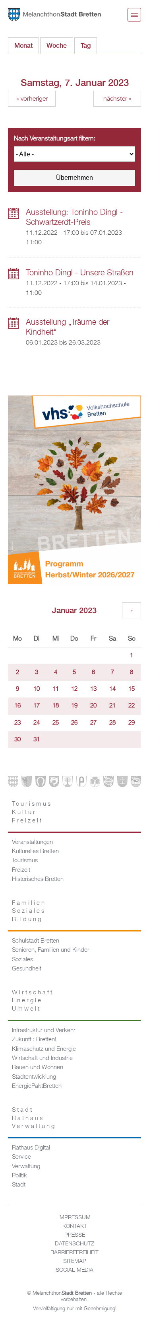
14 (112, 689)
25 (55, 723)
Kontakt (74, 1226)
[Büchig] (40, 783)
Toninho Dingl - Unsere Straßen (80, 273)
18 (55, 706)
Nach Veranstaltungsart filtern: (54, 139)
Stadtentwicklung (34, 1077)
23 (17, 723)
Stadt (18, 1185)
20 (93, 706)
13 (93, 689)
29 (131, 723)
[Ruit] (122, 783)
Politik (19, 1176)
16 (17, 706)
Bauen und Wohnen (37, 1067)
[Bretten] (13, 783)
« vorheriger (32, 99)
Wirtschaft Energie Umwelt (33, 1001)
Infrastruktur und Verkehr (43, 1030)
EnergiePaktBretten (37, 1086)
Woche (56, 45)
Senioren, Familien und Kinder (50, 950)
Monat (23, 45)
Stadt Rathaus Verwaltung (34, 1118)
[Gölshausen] (81, 783)
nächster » (117, 99)
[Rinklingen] (108, 783)
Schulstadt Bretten (35, 941)
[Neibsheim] (95, 783)
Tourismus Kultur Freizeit (32, 812)
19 (74, 706)
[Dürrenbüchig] (67, 783)
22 (131, 706)
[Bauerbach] (26, 783)
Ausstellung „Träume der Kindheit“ (67, 327)
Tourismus (25, 860)
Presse (74, 1235)
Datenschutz (74, 1244)
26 (74, 723)
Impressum (74, 1217)
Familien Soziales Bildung (29, 911)
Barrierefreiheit (74, 1252)
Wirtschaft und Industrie (42, 1058)
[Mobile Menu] (134, 14)
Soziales (22, 960)
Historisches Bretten (38, 879)
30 (17, 739)
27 (93, 723)
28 (112, 723)
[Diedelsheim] (54, 783)
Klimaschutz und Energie (44, 1049)
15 (131, 689)
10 (36, 689)
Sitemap (74, 1261)
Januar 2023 (74, 610)
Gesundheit (26, 969)
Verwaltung (26, 1166)
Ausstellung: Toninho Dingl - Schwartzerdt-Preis (74, 217)
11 (55, 689)
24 (36, 723)
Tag (89, 45)
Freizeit (21, 870)
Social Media (74, 1270)
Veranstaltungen (32, 842)
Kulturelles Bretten (35, 851)
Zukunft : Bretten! (34, 1039)
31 (36, 739)
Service (21, 1157)
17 (36, 706)
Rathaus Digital (31, 1148)
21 (112, 706)
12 (74, 689)
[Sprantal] (136, 783)
